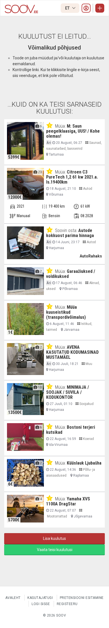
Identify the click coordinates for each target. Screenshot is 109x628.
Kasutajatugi (40, 598)
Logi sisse (41, 604)
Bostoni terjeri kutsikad (70, 430)
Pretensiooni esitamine (82, 598)
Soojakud (86, 404)
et (67, 8)
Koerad (88, 439)
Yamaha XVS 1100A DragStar (68, 501)
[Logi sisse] (86, 8)
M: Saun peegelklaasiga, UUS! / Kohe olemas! (73, 131)
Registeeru (67, 604)
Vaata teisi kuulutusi (54, 549)
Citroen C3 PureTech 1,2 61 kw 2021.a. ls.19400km (72, 177)
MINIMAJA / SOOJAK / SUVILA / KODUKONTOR (67, 392)
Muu (88, 364)
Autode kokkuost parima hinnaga (70, 233)
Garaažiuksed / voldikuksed (70, 274)
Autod (87, 189)
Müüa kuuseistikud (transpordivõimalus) (66, 312)
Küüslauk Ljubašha (84, 463)
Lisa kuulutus (54, 538)
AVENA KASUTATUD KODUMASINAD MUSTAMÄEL (72, 352)
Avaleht (13, 598)
